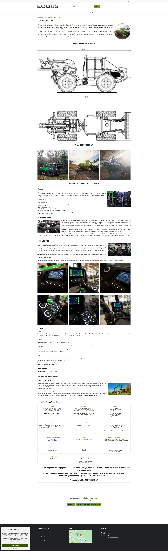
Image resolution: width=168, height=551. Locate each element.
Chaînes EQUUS (84, 406)
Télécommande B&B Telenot (52, 437)
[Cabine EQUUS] (119, 249)
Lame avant (115, 447)
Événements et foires (41, 534)
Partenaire (39, 538)
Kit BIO (84, 437)
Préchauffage (84, 422)
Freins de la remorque (84, 447)
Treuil (115, 422)
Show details (15, 548)
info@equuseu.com (114, 537)
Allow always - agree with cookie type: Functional (88, 504)
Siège (52, 422)
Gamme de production (41, 532)
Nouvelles (39, 530)
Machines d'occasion (41, 540)
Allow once (71, 504)
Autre (84, 457)
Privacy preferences (84, 549)
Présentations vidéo (41, 536)
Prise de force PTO (52, 457)
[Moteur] (119, 199)
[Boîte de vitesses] (48, 226)
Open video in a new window (84, 508)
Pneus (52, 406)
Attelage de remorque (52, 447)
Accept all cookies (15, 545)
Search (96, 6)
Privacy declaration (92, 549)
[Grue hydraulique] (119, 389)
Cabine (115, 406)
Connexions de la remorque (115, 437)
